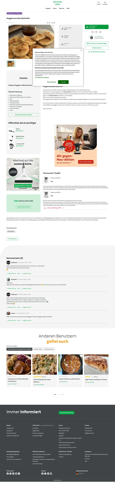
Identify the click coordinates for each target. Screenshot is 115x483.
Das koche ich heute (64, 445)
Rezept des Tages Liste (12, 435)
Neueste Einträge (37, 435)
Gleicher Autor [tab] (38, 349)
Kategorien (9, 430)
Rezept (8, 425)
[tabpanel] (57, 375)
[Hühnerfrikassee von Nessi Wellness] (44, 364)
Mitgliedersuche (89, 433)
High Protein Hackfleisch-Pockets (96, 379)
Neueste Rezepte (11, 433)
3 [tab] (60, 394)
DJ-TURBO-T (13, 384)
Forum (61, 425)
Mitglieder (61, 433)
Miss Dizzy (64, 381)
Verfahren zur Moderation (13, 459)
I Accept (63, 82)
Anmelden (35, 428)
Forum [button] (55, 8)
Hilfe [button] (68, 8)
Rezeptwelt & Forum (64, 428)
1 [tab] (55, 394)
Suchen (87, 425)
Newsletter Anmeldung (66, 412)
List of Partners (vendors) (42, 77)
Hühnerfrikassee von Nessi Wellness (42, 381)
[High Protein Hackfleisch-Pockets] (96, 364)
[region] (58, 67)
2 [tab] (57, 394)
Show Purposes (51, 82)
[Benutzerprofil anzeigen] (91, 37)
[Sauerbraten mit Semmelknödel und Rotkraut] (18, 364)
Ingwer (13, 313)
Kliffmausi (14, 262)
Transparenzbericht (38, 457)
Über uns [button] (61, 8)
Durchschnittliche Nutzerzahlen (41, 454)
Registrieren (36, 430)
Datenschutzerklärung (65, 454)
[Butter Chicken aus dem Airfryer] (70, 364)
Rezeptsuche (10, 428)
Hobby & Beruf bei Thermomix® (67, 447)
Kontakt (87, 458)
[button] (99, 3)
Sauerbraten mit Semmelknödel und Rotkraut (18, 380)
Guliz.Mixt (99, 36)
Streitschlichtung (37, 463)
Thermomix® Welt (64, 430)
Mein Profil (43, 425)
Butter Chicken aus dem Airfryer (69, 379)
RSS (86, 461)
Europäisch (11, 231)
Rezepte (61, 435)
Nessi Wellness (40, 384)
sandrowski (91, 382)
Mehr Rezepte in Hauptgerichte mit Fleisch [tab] (19, 349)
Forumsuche (88, 430)
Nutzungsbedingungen (12, 454)
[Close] (81, 50)
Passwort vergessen (38, 433)
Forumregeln (10, 457)
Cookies (61, 457)
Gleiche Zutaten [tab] (49, 349)
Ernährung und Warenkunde (66, 442)
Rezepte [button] (48, 8)
